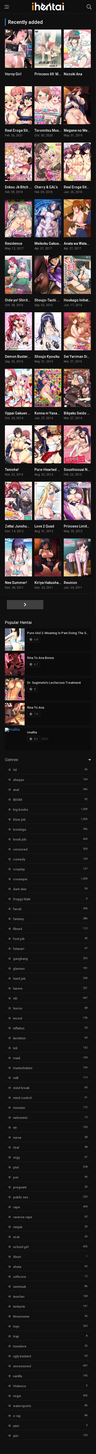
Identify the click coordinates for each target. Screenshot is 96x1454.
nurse (17, 1137)
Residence (13, 243)
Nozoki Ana (73, 74)
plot (16, 1167)
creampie (20, 879)
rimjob (17, 1227)
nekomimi (20, 1118)
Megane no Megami (80, 130)
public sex (20, 1197)
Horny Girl (13, 74)
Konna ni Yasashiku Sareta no (58, 413)
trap (16, 1336)
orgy (16, 1157)
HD (15, 998)
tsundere (19, 1346)
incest (17, 1018)
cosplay (19, 869)
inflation (18, 1028)
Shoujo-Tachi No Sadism (54, 300)
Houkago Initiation (78, 300)
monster (19, 1108)
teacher (19, 1296)
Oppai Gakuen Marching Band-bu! (32, 413)
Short (17, 1257)
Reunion (70, 583)
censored (20, 849)
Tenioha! (12, 470)
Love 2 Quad (44, 526)
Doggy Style (22, 899)
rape (16, 1207)
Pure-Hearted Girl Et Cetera (56, 470)
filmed (17, 929)
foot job (19, 939)
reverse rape (22, 1217)
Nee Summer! (16, 583)
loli (15, 1048)
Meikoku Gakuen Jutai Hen (55, 243)
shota (17, 1267)
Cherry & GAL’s (46, 187)
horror (17, 1008)
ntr (15, 1128)
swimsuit (19, 1287)
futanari (18, 949)
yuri (15, 1436)
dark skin (19, 889)
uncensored (22, 1366)
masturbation (22, 1068)
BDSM (17, 800)
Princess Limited (77, 526)
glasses (19, 968)
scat (16, 1237)
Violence (19, 1386)
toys (16, 1326)
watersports (22, 1406)
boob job (19, 839)
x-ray (16, 1416)
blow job (19, 819)
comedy (19, 859)
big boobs (20, 809)
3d (15, 770)
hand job (19, 978)
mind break (21, 1088)
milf (15, 1078)
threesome (21, 1316)
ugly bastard (22, 1356)
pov (15, 1177)
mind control (22, 1098)
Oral (16, 1147)
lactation (19, 1038)
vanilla (17, 1376)
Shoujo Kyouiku (47, 357)
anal (16, 790)
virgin (17, 1396)
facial (17, 909)
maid (16, 1058)
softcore (19, 1277)
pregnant (19, 1187)
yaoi (16, 1426)
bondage (19, 829)
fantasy (18, 919)
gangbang (20, 959)
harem (17, 988)
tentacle (19, 1306)
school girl (21, 1247)
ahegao (18, 780)
